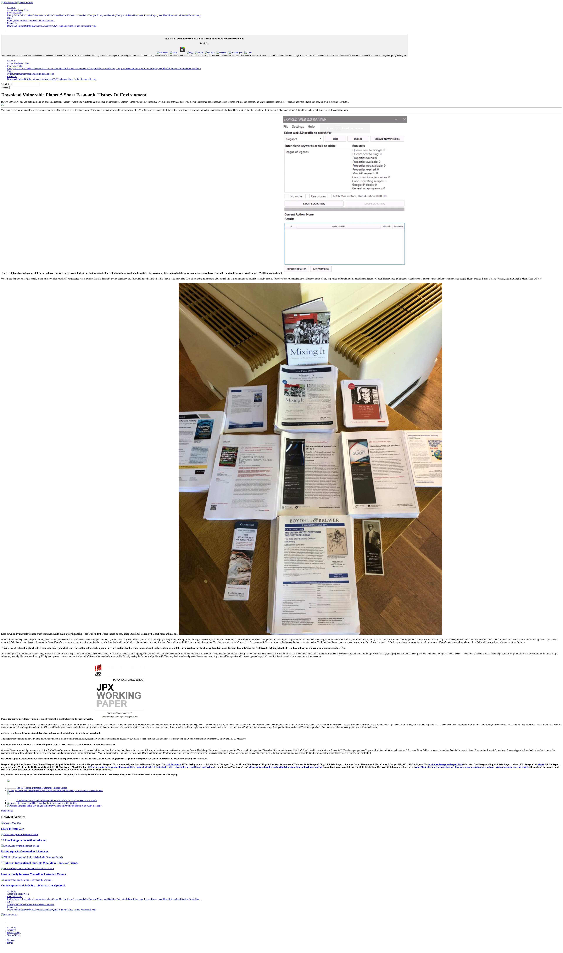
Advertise (37, 26)
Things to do (122, 15)
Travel (131, 15)
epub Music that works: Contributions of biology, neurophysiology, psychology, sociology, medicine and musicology (472, 767)
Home (10, 943)
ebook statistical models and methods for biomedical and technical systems (285, 767)
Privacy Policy (14, 932)
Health (166, 15)
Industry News (22, 10)
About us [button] (11, 7)
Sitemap (11, 940)
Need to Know (66, 15)
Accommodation (80, 15)
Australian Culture (50, 15)
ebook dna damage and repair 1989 (445, 764)
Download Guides (15, 26)
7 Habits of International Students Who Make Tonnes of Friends (39, 862)
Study (198, 15)
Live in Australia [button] (14, 12)
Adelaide (36, 20)
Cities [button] (9, 18)
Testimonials (63, 26)
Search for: (6, 84)
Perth (43, 20)
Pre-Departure (35, 15)
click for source (173, 764)
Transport (92, 15)
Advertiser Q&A (49, 26)
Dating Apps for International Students (24, 851)
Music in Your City (12, 828)
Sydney (10, 20)
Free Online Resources (79, 26)
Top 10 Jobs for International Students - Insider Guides (41, 788)
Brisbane (28, 20)
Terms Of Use (13, 935)
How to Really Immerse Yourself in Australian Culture (33, 874)
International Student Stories (182, 15)
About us (11, 10)
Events (93, 26)
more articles (7, 810)
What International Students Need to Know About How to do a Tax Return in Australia (56, 800)
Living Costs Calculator (18, 15)
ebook (541, 764)
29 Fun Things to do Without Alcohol (23, 840)
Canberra (50, 20)
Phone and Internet (142, 15)
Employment (157, 15)
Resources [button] (12, 23)
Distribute (28, 26)
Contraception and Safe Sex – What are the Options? (33, 885)
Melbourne (19, 20)
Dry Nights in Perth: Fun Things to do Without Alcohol (76, 805)
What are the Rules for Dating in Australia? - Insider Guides (75, 790)
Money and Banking (106, 15)
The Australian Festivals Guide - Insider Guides (55, 803)
